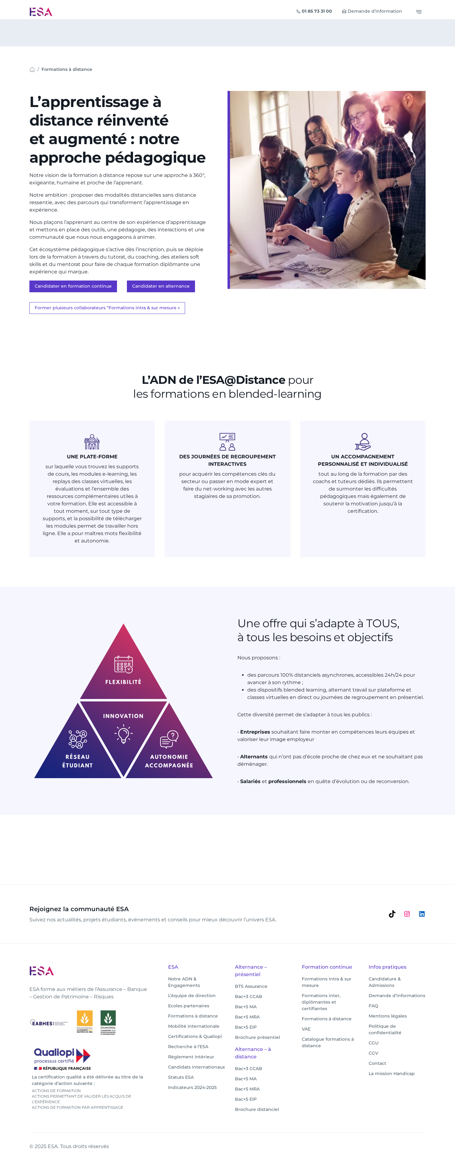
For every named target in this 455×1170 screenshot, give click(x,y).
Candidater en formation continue (73, 286)
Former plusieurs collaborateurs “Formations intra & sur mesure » (107, 308)
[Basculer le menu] (419, 12)
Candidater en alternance (161, 286)
